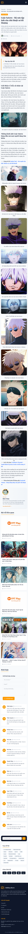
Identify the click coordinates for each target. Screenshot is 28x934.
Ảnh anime (9, 9)
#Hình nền (10, 851)
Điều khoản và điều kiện (6, 909)
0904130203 (8, 926)
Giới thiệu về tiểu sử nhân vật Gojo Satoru (14, 64)
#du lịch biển (5, 862)
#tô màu (16, 860)
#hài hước (11, 856)
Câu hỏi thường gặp (5, 914)
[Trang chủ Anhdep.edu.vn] (2, 2)
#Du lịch (5, 856)
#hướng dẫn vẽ (10, 860)
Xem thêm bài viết (6, 506)
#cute (19, 853)
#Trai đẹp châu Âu (12, 858)
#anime (4, 851)
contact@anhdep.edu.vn (9, 924)
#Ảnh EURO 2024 (18, 856)
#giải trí (16, 851)
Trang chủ (3, 9)
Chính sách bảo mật (5, 912)
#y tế (4, 860)
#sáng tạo (22, 860)
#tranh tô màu (21, 858)
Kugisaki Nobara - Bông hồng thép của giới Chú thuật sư (13, 482)
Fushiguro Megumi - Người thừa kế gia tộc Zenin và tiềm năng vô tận (13, 464)
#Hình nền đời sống (16, 849)
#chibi (21, 851)
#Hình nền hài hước (12, 853)
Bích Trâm (6, 499)
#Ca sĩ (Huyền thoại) (7, 849)
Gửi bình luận (9, 698)
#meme (4, 853)
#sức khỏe (5, 858)
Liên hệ (2, 907)
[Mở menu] (26, 2)
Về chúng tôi (3, 905)
